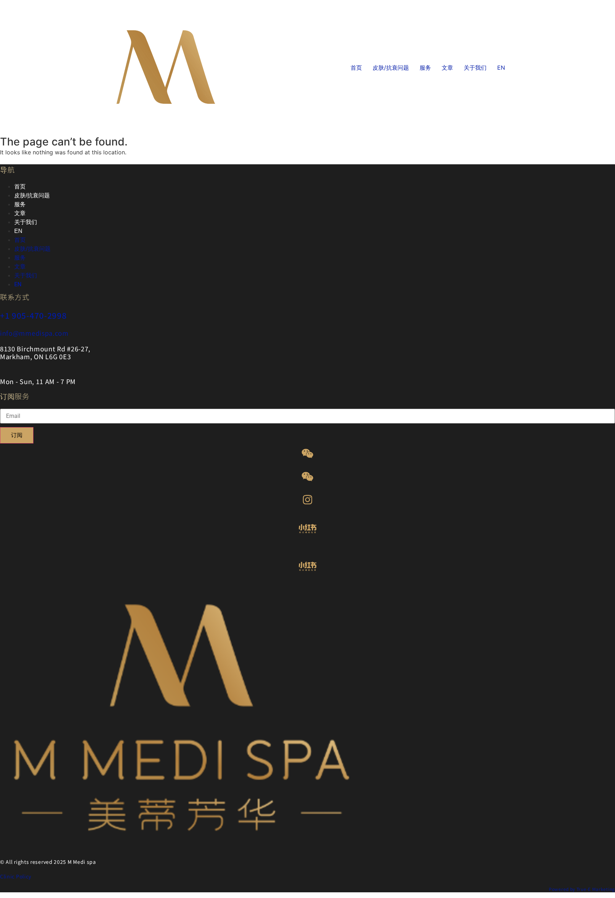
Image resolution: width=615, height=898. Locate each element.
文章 (447, 67)
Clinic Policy (15, 876)
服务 (425, 67)
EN (501, 67)
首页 (356, 67)
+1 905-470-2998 (33, 315)
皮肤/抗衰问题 (391, 67)
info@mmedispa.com (34, 333)
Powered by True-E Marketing (582, 889)
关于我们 (475, 67)
